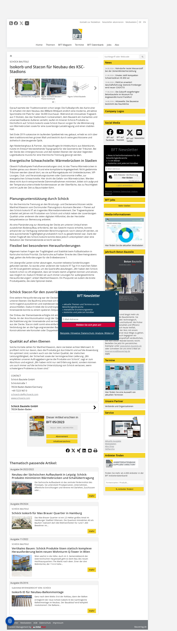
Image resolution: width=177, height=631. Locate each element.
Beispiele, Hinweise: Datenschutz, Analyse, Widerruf (87, 333)
